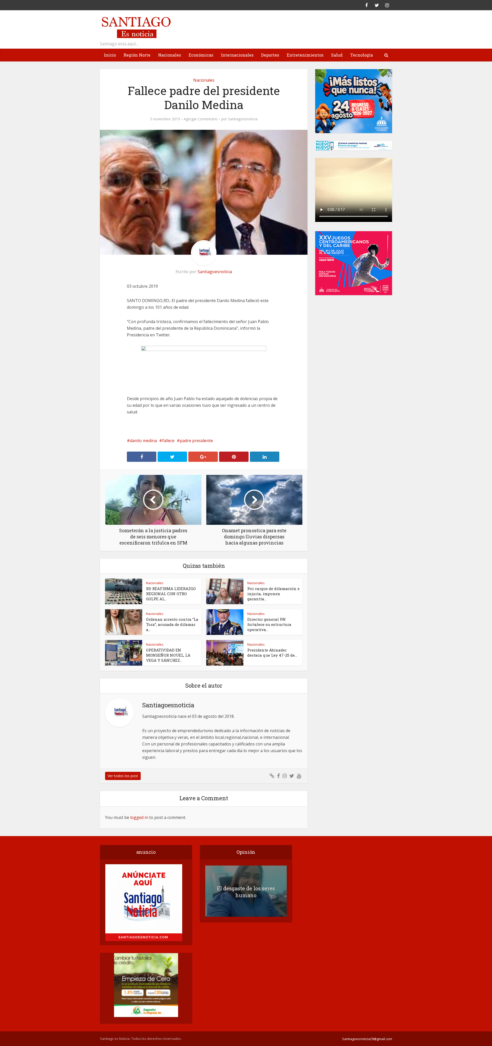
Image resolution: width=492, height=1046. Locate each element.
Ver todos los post (123, 775)
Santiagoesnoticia (243, 119)
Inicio (110, 55)
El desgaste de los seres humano (246, 892)
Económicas (201, 55)
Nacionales (169, 55)
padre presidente (196, 440)
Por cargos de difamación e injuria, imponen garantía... (273, 593)
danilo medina (143, 440)
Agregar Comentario (201, 119)
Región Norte (137, 55)
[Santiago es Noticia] (136, 26)
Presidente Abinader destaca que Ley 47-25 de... (272, 652)
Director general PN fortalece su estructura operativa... (269, 624)
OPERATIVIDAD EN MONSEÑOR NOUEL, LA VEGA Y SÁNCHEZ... (168, 655)
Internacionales (237, 55)
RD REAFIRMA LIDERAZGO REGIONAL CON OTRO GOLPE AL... (171, 593)
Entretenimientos (305, 55)
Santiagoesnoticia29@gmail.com (367, 1039)
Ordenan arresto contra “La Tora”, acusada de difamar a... (172, 624)
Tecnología (361, 55)
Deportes (270, 55)
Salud (337, 55)
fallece (168, 440)
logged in (139, 817)
